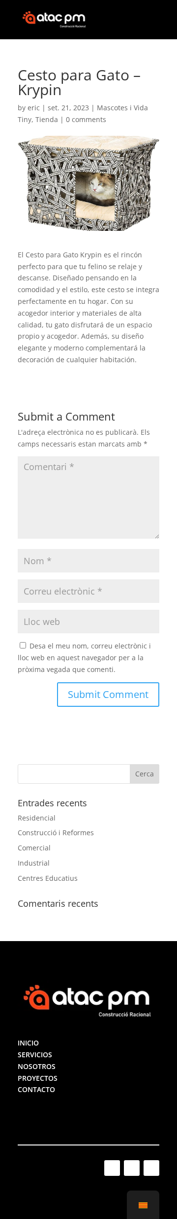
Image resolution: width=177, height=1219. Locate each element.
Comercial (34, 847)
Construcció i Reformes (56, 832)
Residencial (37, 817)
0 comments (86, 119)
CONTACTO (36, 1089)
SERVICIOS (35, 1054)
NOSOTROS (37, 1066)
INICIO (28, 1042)
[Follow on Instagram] (112, 1168)
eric (34, 107)
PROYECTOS (38, 1078)
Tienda (46, 119)
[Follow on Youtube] (151, 1168)
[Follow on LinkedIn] (132, 1168)
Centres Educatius (48, 878)
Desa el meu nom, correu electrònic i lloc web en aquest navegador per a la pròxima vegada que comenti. (84, 657)
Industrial (34, 863)
